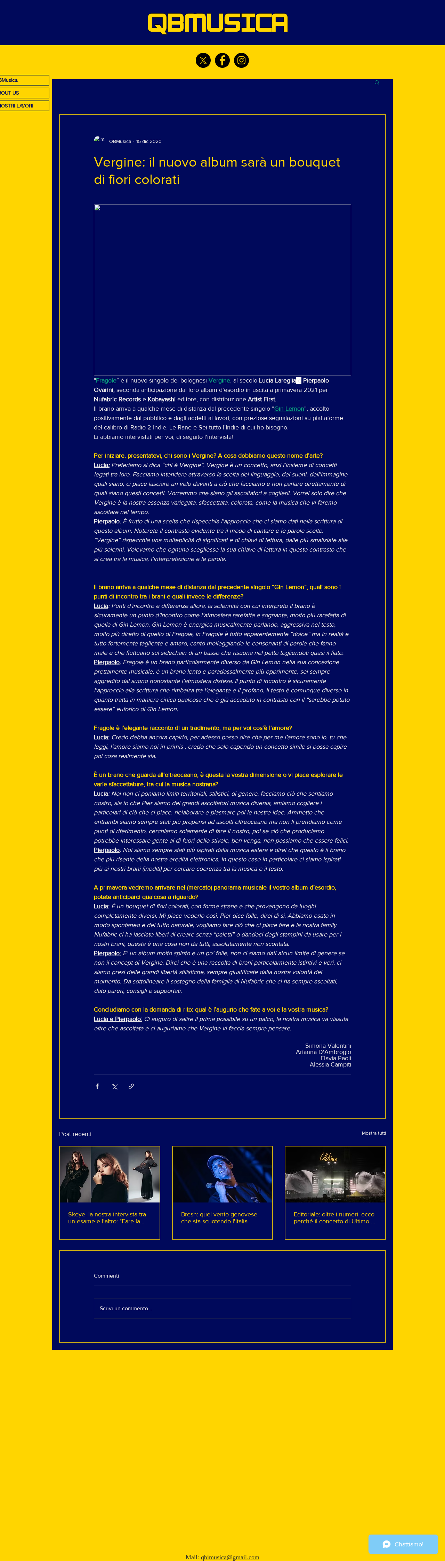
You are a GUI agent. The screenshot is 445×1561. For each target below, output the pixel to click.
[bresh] (223, 1174)
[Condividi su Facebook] (97, 1086)
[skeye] (110, 1174)
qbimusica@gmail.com (230, 1557)
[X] (203, 60)
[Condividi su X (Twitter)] (114, 1086)
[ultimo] (335, 1174)
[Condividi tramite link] (131, 1086)
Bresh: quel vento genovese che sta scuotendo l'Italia (219, 1218)
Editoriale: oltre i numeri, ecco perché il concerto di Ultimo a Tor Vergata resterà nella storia (334, 1218)
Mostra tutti (374, 1133)
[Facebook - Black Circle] (222, 60)
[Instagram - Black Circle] (241, 60)
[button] (377, 82)
